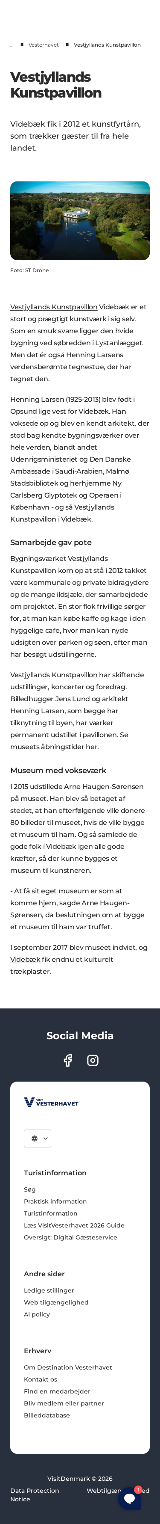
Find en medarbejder (57, 1391)
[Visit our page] (67, 1060)
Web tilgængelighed (56, 1302)
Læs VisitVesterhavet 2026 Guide (74, 1225)
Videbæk (25, 959)
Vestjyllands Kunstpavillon (54, 307)
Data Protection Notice (34, 1495)
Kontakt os (40, 1379)
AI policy (37, 1314)
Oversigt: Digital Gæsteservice (70, 1237)
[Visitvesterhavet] (51, 1102)
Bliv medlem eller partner (64, 1403)
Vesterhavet (44, 45)
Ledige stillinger (49, 1290)
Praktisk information (55, 1201)
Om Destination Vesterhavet (68, 1367)
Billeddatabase (47, 1415)
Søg (30, 1189)
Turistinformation (51, 1213)
